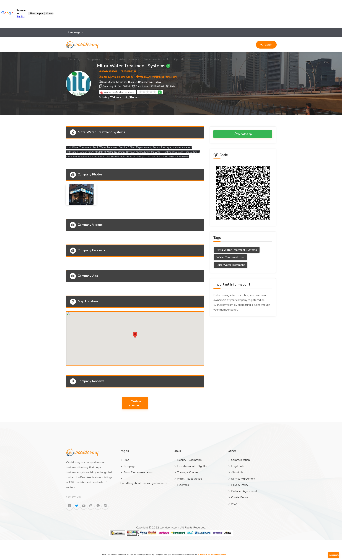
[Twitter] (76, 505)
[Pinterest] (98, 505)
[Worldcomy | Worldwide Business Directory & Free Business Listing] (82, 41)
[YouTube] (83, 505)
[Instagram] (90, 505)
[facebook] (69, 506)
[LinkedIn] (105, 505)
